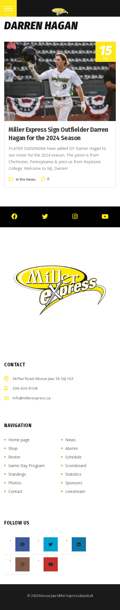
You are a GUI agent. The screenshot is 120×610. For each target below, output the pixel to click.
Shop (13, 448)
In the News (26, 179)
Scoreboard (75, 465)
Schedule (73, 457)
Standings (17, 474)
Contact (15, 491)
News (70, 439)
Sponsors (73, 482)
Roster (14, 457)
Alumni (71, 448)
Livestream (75, 491)
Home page (19, 439)
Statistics (73, 474)
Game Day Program (26, 465)
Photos (14, 482)
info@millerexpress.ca (32, 398)
